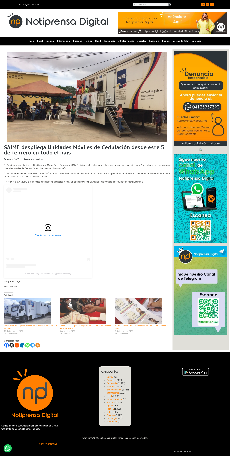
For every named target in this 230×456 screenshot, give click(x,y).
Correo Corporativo (48, 444)
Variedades (112, 422)
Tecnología (109, 41)
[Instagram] (203, 4)
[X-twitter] (207, 4)
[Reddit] (17, 345)
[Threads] (212, 4)
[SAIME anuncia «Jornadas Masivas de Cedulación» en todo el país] (141, 311)
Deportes (141, 41)
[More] (37, 345)
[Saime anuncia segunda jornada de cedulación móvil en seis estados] (30, 311)
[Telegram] (32, 345)
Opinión (166, 41)
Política (88, 41)
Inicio (31, 41)
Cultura (110, 377)
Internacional (63, 41)
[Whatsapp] (27, 345)
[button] (8, 448)
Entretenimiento (126, 41)
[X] (11, 345)
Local (40, 41)
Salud (98, 41)
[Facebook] (6, 345)
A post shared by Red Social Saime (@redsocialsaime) (48, 274)
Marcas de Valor (180, 41)
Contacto (196, 41)
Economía (154, 41)
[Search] (170, 4)
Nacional (50, 41)
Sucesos (77, 41)
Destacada (29, 159)
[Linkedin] (22, 345)
